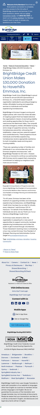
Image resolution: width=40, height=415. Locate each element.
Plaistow (18, 366)
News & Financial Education (19, 66)
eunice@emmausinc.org (18, 235)
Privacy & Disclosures (14, 265)
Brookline (28, 354)
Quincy (4, 369)
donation (26, 239)
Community (7, 241)
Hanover (15, 360)
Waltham (5, 378)
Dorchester (15, 357)
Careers (14, 262)
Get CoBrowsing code (20, 325)
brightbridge (11, 239)
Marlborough (17, 363)
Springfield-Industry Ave (10, 372)
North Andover (7, 366)
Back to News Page (12, 252)
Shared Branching (19, 268)
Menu (36, 38)
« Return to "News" (9, 249)
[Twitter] (19, 303)
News (32, 66)
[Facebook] (12, 303)
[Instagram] (27, 303)
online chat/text (18, 18)
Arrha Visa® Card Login (20, 291)
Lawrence (5, 363)
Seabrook (13, 369)
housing (33, 239)
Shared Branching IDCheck (20, 271)
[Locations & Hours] (28, 34)
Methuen (28, 363)
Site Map (28, 265)
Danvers (4, 357)
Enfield (25, 357)
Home (5, 66)
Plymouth (28, 366)
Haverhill (24, 360)
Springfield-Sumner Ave (10, 375)
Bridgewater (17, 354)
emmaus (19, 239)
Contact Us (24, 262)
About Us (5, 262)
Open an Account (12, 38)
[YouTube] (23, 303)
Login (28, 38)
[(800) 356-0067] (23, 34)
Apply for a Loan (19, 38)
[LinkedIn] (16, 303)
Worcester (31, 378)
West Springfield (17, 378)
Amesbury (5, 354)
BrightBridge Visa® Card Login (20, 295)
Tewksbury (27, 375)
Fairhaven (5, 360)
